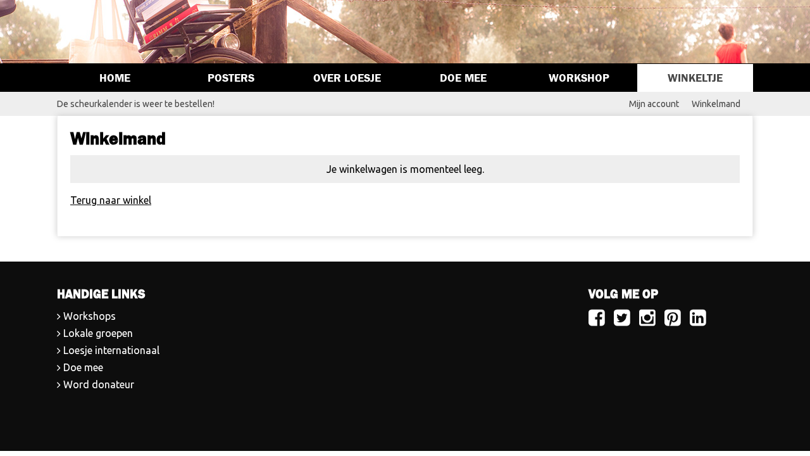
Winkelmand (716, 104)
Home (114, 78)
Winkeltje (695, 78)
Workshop (579, 78)
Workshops (89, 316)
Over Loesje (347, 78)
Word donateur (98, 384)
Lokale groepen (98, 333)
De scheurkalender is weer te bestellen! (136, 104)
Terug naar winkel (110, 200)
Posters (231, 78)
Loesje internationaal (111, 350)
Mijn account (654, 104)
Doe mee (463, 78)
